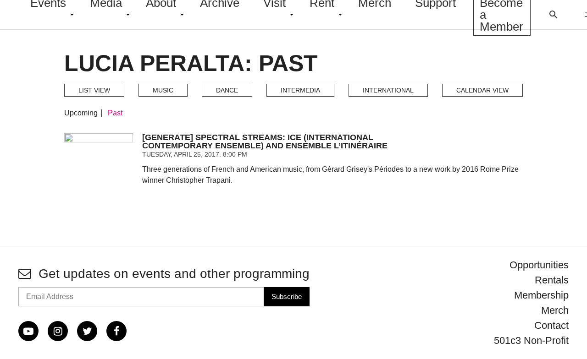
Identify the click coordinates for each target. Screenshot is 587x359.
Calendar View (482, 90)
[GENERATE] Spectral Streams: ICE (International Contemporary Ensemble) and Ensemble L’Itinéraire (265, 141)
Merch (555, 310)
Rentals (552, 280)
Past (115, 113)
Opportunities (539, 265)
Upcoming (81, 113)
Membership (541, 295)
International (388, 90)
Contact (551, 325)
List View (94, 90)
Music (163, 90)
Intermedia (300, 90)
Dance (227, 90)
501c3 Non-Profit (531, 340)
